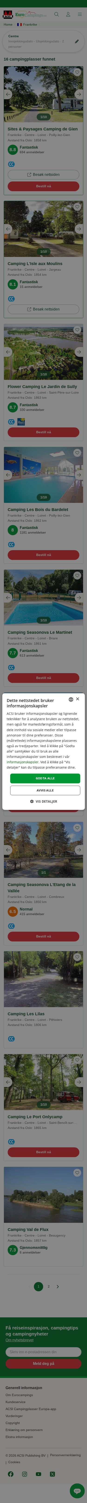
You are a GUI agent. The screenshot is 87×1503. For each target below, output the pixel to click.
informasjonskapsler (23, 762)
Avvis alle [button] (45, 790)
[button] (43, 801)
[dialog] (43, 751)
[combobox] (71, 699)
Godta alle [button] (45, 778)
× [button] (77, 699)
